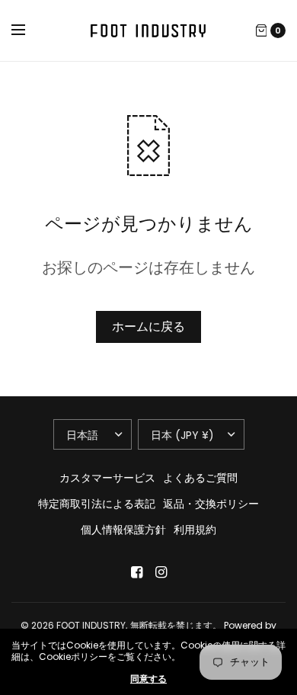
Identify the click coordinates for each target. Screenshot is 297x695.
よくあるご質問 (200, 477)
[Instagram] (161, 572)
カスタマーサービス (107, 477)
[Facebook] (136, 572)
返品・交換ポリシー (211, 503)
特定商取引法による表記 (96, 503)
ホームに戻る (148, 326)
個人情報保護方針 (123, 529)
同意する (148, 679)
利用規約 (195, 529)
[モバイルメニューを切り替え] (28, 30)
